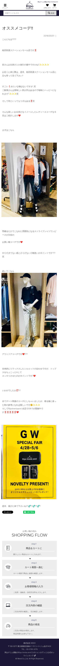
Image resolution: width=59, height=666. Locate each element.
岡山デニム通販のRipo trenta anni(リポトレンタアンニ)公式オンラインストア (29, 654)
